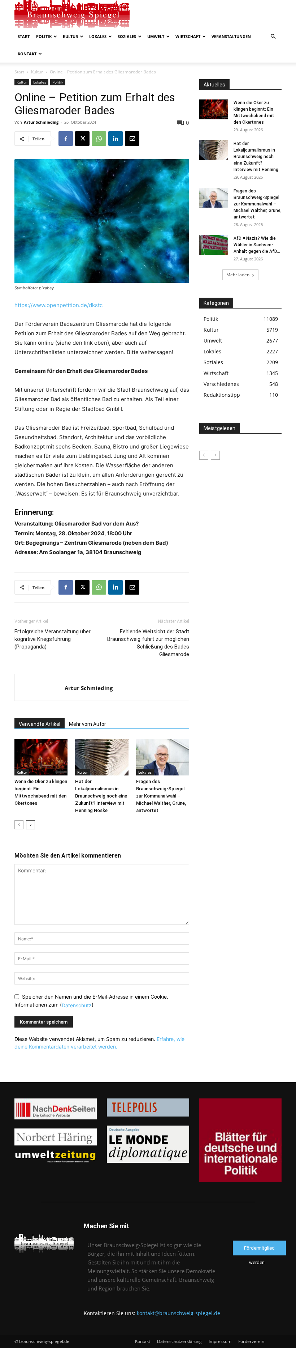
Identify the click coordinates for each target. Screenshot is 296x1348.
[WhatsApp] (99, 138)
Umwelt (155, 36)
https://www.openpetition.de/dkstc (58, 305)
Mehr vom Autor (87, 724)
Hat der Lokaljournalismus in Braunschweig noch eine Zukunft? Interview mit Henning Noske (101, 796)
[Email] (132, 138)
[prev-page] (18, 824)
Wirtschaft (187, 36)
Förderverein (251, 1341)
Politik (44, 36)
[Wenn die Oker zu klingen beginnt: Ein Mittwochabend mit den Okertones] (41, 757)
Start (24, 36)
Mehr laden (237, 275)
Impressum (220, 1341)
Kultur (70, 36)
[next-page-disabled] (215, 455)
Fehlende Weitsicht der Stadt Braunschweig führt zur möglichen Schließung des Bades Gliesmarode (148, 643)
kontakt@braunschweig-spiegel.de (178, 1313)
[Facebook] (65, 138)
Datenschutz (77, 1005)
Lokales (97, 36)
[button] (273, 36)
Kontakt (27, 53)
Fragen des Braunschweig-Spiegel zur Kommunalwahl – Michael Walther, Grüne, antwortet (161, 796)
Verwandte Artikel (39, 724)
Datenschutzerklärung (179, 1341)
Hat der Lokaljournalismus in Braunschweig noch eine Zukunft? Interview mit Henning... (258, 156)
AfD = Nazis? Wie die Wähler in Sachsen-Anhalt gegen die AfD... (257, 245)
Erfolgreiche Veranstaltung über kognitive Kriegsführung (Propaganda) (52, 639)
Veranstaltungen (231, 36)
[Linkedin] (115, 138)
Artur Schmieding (41, 122)
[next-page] (30, 824)
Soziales (127, 36)
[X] (82, 138)
